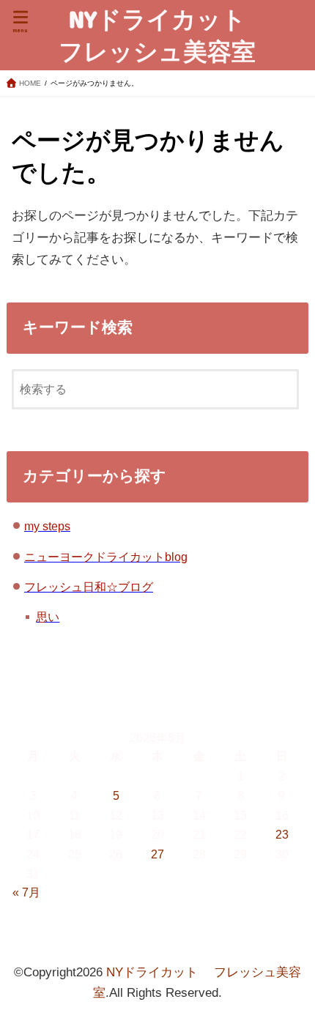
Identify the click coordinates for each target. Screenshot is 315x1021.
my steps (47, 525)
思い (47, 616)
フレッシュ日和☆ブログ (88, 586)
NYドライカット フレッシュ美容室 (164, 34)
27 (157, 854)
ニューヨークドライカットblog (106, 556)
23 (282, 834)
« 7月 (26, 892)
